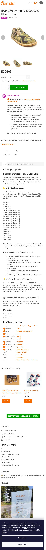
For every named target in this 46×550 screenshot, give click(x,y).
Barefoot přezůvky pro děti (26, 326)
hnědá (30, 331)
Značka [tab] (17, 164)
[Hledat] (30, 3)
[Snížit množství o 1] (9, 88)
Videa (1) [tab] (10, 164)
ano (18, 334)
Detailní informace (7, 144)
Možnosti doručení (29, 81)
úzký (18, 352)
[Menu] (41, 3)
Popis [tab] (5, 164)
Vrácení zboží (5, 451)
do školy (27, 360)
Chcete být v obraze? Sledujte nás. (15, 437)
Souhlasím (22, 545)
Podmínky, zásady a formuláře (10, 454)
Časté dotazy (5, 462)
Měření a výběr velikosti (8, 457)
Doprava (3, 449)
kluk (18, 329)
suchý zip (20, 342)
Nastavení (22, 538)
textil (19, 336)
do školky (20, 360)
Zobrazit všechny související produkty (23, 416)
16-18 (25, 406)
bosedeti (7, 440)
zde (25, 527)
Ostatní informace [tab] (27, 164)
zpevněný (20, 347)
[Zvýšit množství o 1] (9, 86)
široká (26, 350)
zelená (25, 331)
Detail (6, 401)
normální (20, 350)
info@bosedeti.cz (10, 430)
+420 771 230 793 (9, 434)
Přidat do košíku (20, 87)
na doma (34, 360)
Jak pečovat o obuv (7, 460)
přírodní (19, 344)
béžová (19, 331)
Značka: (12, 18)
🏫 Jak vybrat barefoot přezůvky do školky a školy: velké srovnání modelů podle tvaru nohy (22, 476)
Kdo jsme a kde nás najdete (10, 465)
